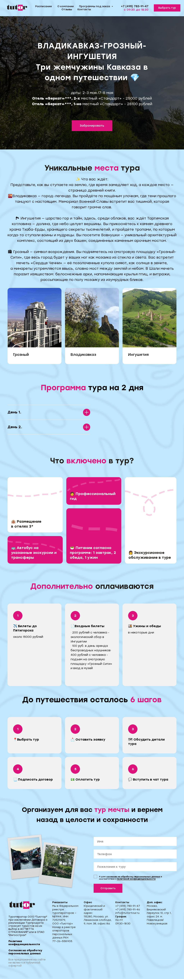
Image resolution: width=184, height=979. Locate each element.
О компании (65, 6)
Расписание (43, 6)
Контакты (84, 9)
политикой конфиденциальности (136, 879)
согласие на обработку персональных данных (133, 876)
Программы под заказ (95, 6)
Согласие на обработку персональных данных (25, 952)
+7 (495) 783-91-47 (134, 6)
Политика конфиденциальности (24, 943)
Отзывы (66, 9)
